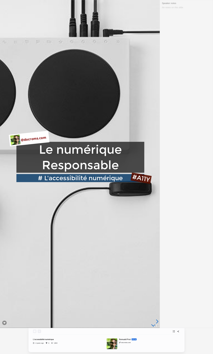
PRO (133, 339)
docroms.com (126, 342)
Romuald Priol (125, 339)
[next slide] (157, 321)
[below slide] (153, 326)
